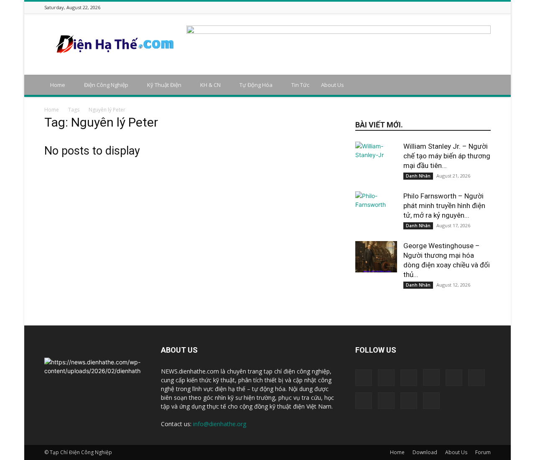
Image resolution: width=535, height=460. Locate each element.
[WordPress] (475, 7)
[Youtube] (486, 7)
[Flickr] (413, 7)
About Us (332, 85)
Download (425, 452)
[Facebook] (402, 7)
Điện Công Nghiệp (106, 85)
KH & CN (210, 85)
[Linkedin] (433, 7)
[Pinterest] (454, 7)
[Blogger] (392, 7)
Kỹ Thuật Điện (164, 85)
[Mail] (444, 7)
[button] (481, 85)
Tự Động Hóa (256, 85)
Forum (483, 452)
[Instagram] (423, 7)
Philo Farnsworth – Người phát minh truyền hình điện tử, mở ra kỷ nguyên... (444, 205)
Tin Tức (300, 85)
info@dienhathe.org (219, 424)
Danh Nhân (418, 176)
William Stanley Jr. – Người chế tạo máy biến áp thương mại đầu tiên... (446, 156)
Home (57, 85)
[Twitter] (465, 7)
